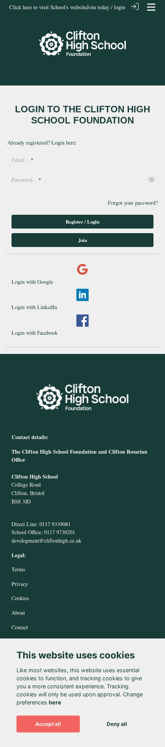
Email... (20, 159)
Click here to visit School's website (48, 7)
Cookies (20, 598)
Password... (24, 179)
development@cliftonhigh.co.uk (46, 540)
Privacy (20, 583)
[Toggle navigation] (151, 7)
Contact (20, 627)
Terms (18, 569)
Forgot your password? (133, 202)
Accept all (48, 724)
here (55, 702)
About (18, 612)
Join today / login (106, 7)
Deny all (117, 724)
